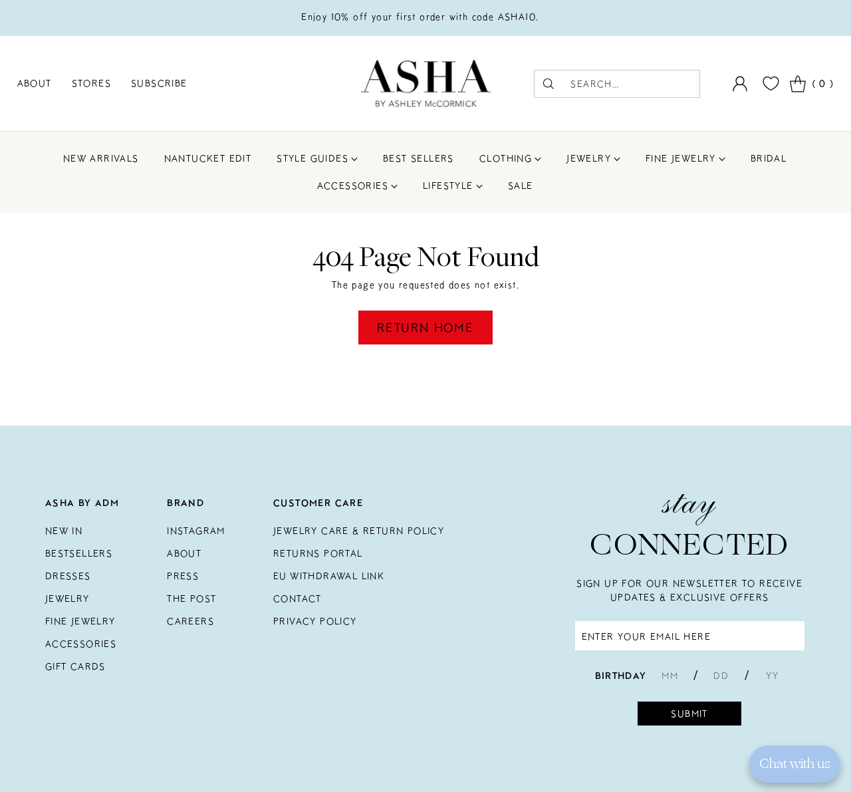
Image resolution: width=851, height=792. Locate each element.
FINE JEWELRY (80, 621)
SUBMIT (689, 713)
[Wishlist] (769, 83)
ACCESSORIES (80, 643)
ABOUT (184, 553)
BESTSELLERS (78, 553)
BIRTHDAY (621, 675)
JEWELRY (67, 598)
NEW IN (63, 530)
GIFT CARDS (75, 666)
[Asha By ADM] (426, 83)
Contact (297, 598)
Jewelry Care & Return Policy (358, 530)
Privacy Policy (315, 621)
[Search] (548, 84)
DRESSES (68, 576)
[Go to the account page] (740, 83)
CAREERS (190, 621)
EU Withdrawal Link (328, 576)
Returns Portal (318, 553)
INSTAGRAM (196, 530)
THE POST (191, 598)
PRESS (183, 576)
